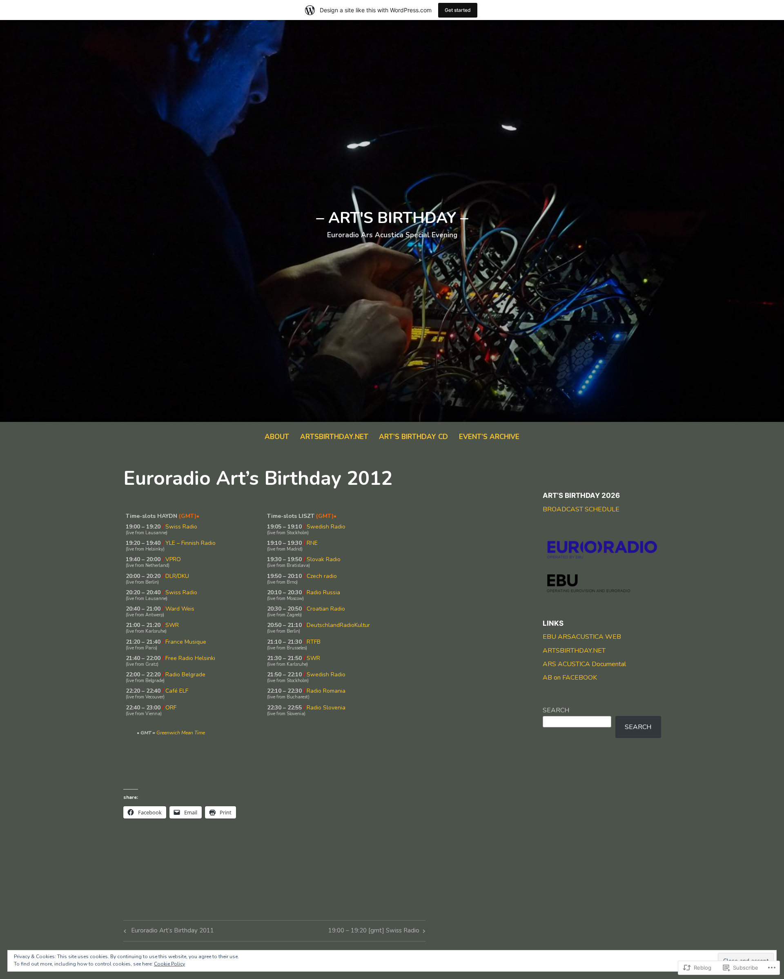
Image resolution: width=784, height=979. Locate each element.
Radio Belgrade (185, 674)
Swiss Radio (181, 527)
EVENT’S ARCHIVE (489, 437)
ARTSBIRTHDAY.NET (334, 437)
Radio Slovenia (326, 707)
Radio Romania (326, 691)
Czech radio (322, 576)
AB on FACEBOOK (570, 677)
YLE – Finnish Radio (190, 543)
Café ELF (176, 691)
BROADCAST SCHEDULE (581, 509)
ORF (170, 707)
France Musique (185, 642)
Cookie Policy (169, 964)
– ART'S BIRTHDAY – (392, 217)
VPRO (173, 559)
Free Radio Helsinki (190, 658)
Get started (458, 10)
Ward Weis (179, 609)
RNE (312, 543)
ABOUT (277, 437)
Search (556, 710)
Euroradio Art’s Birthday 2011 (168, 932)
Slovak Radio (324, 559)
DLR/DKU (177, 576)
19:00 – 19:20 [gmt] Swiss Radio (373, 932)
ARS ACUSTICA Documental (584, 664)
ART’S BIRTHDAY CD (413, 437)
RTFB (314, 642)
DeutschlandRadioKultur (338, 625)
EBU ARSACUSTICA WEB (582, 636)
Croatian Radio (326, 609)
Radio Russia (323, 592)
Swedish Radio (326, 527)
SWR (172, 625)
